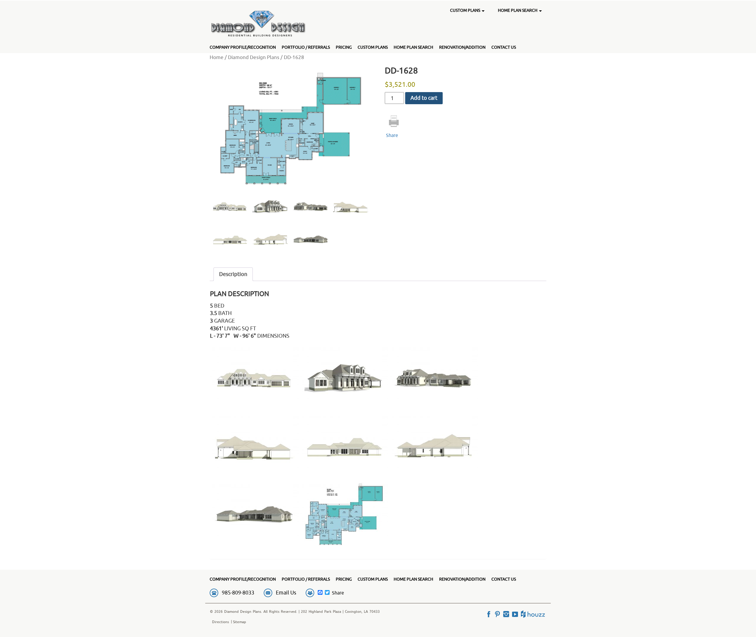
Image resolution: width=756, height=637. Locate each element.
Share (392, 135)
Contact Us (503, 47)
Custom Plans (373, 47)
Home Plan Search (413, 47)
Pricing (344, 47)
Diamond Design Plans (253, 57)
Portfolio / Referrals (306, 47)
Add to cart (423, 98)
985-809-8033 (238, 592)
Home (217, 57)
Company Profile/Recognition (243, 47)
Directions (220, 622)
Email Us (286, 592)
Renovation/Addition (462, 47)
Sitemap (239, 622)
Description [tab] (233, 274)
